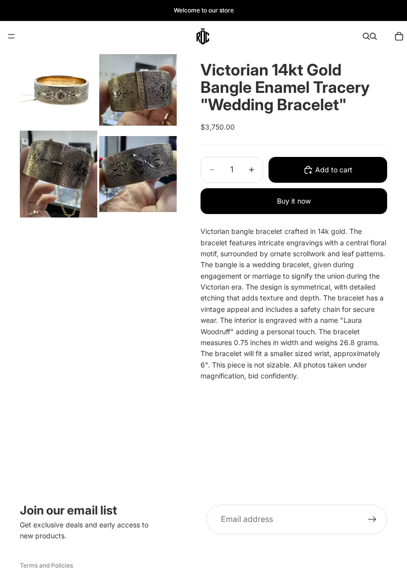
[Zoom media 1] (58, 90)
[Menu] (11, 36)
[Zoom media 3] (58, 174)
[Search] (366, 36)
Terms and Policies (46, 565)
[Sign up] (372, 519)
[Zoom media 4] (138, 174)
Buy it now (294, 201)
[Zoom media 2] (138, 90)
